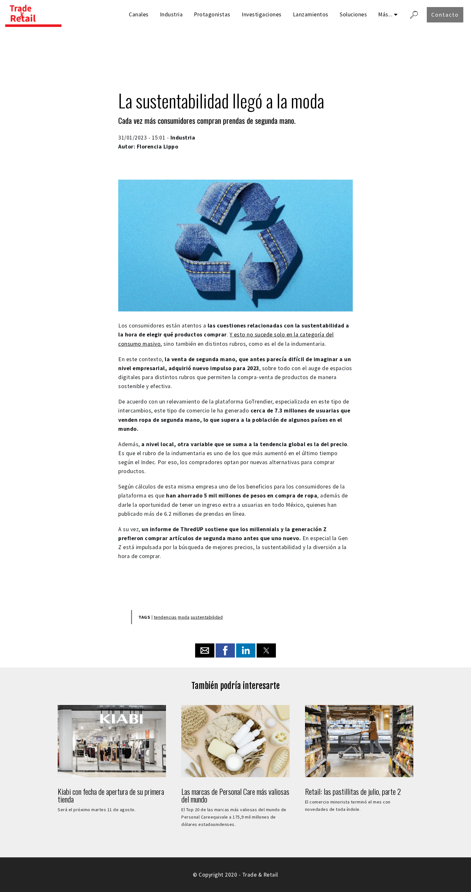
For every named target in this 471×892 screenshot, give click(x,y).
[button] (204, 650)
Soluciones (353, 14)
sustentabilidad (207, 617)
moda (183, 617)
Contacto (445, 14)
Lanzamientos (310, 14)
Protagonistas (212, 14)
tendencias (165, 617)
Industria (171, 14)
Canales (139, 14)
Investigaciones (262, 14)
